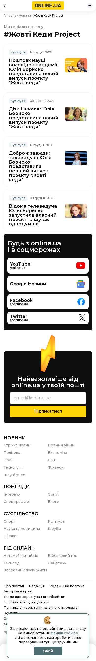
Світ (51, 460)
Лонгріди (17, 486)
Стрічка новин (17, 445)
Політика (12, 452)
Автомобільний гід (21, 555)
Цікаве (10, 536)
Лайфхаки (57, 563)
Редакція (37, 586)
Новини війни (61, 445)
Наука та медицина (22, 528)
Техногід (12, 563)
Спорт (9, 521)
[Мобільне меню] (89, 5)
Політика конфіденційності (26, 602)
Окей (48, 651)
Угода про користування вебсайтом (34, 597)
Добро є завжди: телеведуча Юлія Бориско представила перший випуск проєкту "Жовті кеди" (30, 166)
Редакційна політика (66, 586)
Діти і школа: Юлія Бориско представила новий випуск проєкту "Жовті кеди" (33, 117)
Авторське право (18, 591)
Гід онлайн (19, 548)
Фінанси (56, 467)
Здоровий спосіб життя (25, 570)
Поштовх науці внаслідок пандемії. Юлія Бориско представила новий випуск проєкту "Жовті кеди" (34, 71)
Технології (13, 467)
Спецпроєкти (16, 501)
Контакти (11, 613)
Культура (18, 52)
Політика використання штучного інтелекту (40, 607)
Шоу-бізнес (14, 475)
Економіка (57, 452)
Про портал (14, 586)
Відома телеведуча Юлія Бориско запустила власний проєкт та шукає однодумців (33, 215)
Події (9, 460)
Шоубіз (54, 528)
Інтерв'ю (12, 494)
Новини (15, 438)
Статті (53, 494)
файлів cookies (64, 633)
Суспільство (21, 513)
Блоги (53, 501)
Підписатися (48, 411)
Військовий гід (62, 555)
